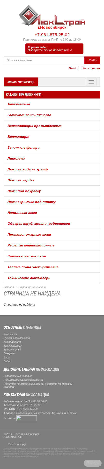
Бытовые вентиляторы (29, 115)
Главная (9, 287)
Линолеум (16, 158)
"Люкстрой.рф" (17, 444)
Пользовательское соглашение (23, 379)
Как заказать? (13, 345)
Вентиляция (18, 137)
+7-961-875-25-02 (52, 34)
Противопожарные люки (29, 234)
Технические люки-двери (29, 278)
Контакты (10, 334)
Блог (6, 357)
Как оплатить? (13, 341)
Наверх (92, 463)
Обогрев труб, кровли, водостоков (38, 223)
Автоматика (18, 104)
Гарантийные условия (18, 375)
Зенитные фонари (23, 147)
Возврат (9, 353)
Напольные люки (22, 213)
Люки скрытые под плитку (31, 202)
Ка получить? (12, 349)
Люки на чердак (20, 180)
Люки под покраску (24, 191)
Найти (92, 60)
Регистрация (91, 68)
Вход (72, 68)
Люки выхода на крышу (27, 169)
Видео (7, 361)
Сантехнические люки (26, 256)
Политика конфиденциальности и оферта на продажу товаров (38, 385)
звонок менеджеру (20, 82)
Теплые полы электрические (33, 267)
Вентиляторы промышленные (34, 126)
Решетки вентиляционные (30, 245)
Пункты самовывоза (17, 337)
